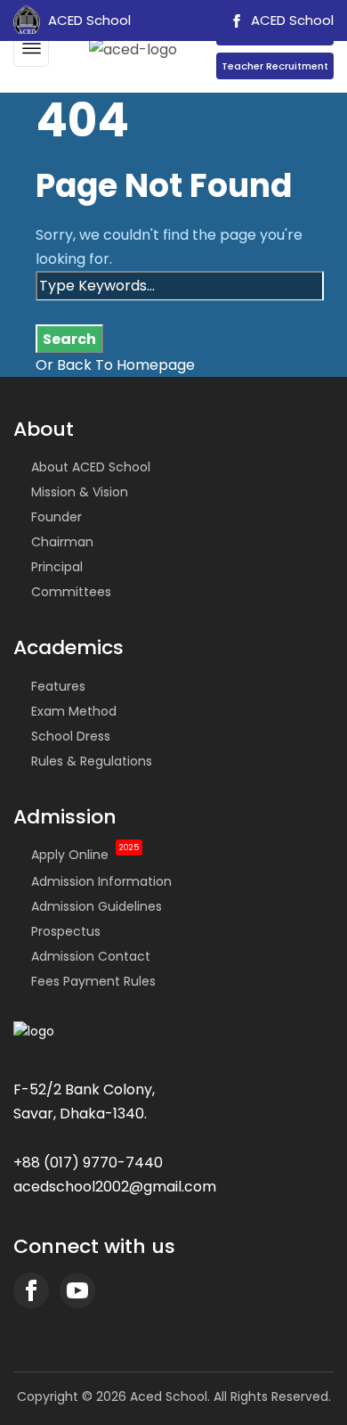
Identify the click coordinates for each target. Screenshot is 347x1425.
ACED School (290, 20)
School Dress (70, 736)
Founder (56, 517)
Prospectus (66, 931)
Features (58, 686)
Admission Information (101, 881)
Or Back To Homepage (115, 365)
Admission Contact (90, 956)
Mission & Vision (79, 492)
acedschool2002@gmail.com (114, 1186)
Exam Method (74, 711)
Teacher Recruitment (275, 66)
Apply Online (85, 855)
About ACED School (90, 467)
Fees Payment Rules (93, 981)
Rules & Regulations (91, 761)
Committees (71, 592)
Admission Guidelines (96, 906)
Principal (57, 567)
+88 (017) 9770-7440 (88, 1162)
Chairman (62, 542)
